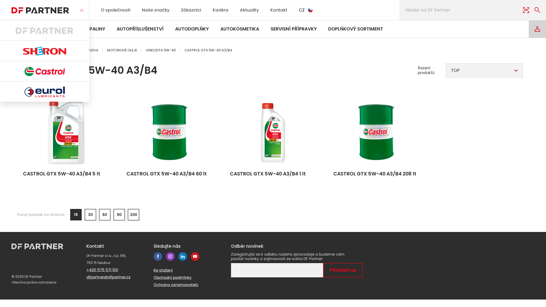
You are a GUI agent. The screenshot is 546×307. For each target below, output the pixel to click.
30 (90, 214)
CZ (302, 10)
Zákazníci (191, 10)
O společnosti (115, 10)
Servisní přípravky (294, 29)
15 (76, 214)
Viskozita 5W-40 (161, 50)
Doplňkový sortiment (355, 29)
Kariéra (220, 10)
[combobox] (484, 70)
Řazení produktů (426, 70)
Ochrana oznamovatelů (176, 284)
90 (119, 214)
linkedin (182, 256)
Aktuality (249, 10)
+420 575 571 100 (102, 269)
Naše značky (155, 10)
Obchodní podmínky (173, 277)
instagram (170, 256)
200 (133, 214)
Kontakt (278, 10)
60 (104, 214)
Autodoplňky (192, 29)
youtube (195, 256)
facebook (158, 256)
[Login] (537, 29)
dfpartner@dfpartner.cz (108, 277)
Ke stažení (163, 270)
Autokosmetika (239, 29)
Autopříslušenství (140, 29)
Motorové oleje (122, 50)
